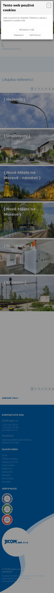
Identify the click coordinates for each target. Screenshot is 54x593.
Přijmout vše (26, 30)
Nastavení (19, 35)
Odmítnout (35, 35)
